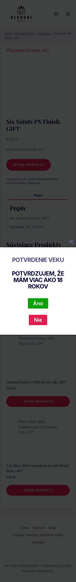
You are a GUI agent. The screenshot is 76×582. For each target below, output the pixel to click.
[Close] (71, 242)
